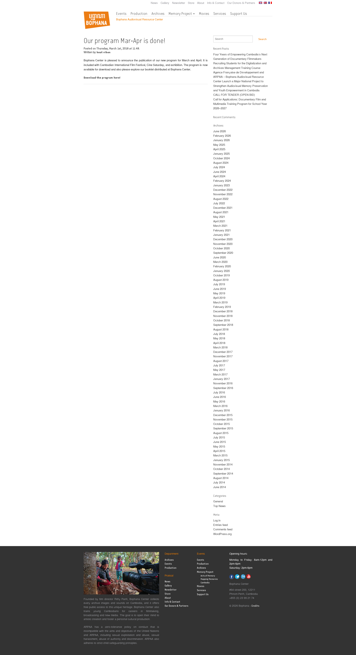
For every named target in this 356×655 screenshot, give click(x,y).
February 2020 (222, 266)
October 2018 (221, 320)
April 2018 (219, 343)
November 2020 (223, 244)
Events (121, 13)
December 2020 (223, 239)
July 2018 (219, 334)
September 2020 (223, 253)
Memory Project (180, 13)
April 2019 (219, 298)
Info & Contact (215, 3)
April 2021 (219, 221)
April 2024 (219, 176)
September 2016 (223, 388)
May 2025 (219, 145)
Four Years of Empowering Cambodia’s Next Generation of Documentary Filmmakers (240, 57)
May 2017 (219, 370)
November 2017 (223, 356)
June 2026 (219, 131)
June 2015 (219, 442)
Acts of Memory (208, 576)
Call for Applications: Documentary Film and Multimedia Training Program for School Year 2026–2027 (240, 104)
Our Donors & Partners (241, 3)
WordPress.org (222, 534)
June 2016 (219, 397)
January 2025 (221, 154)
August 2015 (220, 433)
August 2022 (220, 199)
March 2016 (220, 406)
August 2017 (220, 361)
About (200, 3)
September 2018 (223, 325)
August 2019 (220, 280)
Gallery (165, 3)
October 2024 (221, 158)
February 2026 (222, 136)
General (218, 501)
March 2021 (220, 226)
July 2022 (219, 203)
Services (219, 13)
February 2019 (222, 307)
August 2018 (220, 329)
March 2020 (220, 262)
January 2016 (221, 410)
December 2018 (223, 311)
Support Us (238, 13)
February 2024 (222, 181)
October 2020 (221, 248)
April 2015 (219, 451)
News (154, 3)
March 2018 (220, 347)
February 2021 (222, 230)
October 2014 (221, 469)
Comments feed (222, 529)
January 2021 (221, 235)
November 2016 (223, 383)
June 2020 (219, 257)
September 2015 (223, 428)
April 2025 (219, 149)
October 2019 (221, 275)
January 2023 (221, 185)
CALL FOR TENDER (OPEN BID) (234, 95)
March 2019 (220, 302)
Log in (216, 520)
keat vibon (104, 52)
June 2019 (219, 289)
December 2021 (223, 208)
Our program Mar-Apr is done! (124, 41)
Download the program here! (102, 77)
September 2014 (223, 473)
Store (191, 3)
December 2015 (223, 415)
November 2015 (223, 419)
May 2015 (219, 446)
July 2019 (219, 284)
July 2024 (219, 167)
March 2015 (220, 455)
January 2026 (221, 140)
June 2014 (219, 487)
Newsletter (178, 3)
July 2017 (219, 365)
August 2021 (220, 212)
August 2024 (220, 163)
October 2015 (221, 424)
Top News (219, 506)
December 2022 (223, 190)
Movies (204, 13)
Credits (255, 606)
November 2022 (223, 194)
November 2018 (223, 316)
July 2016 (219, 392)
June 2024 (219, 172)
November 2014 (223, 464)
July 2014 (219, 482)
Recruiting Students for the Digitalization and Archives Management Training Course (239, 66)
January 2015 (221, 460)
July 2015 (219, 437)
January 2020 (221, 271)
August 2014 (220, 478)
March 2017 (220, 374)
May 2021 (219, 217)
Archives (157, 13)
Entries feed (220, 525)
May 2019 (219, 293)
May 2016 (219, 401)
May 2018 (219, 338)
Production (139, 13)
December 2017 (223, 352)
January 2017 (221, 379)
